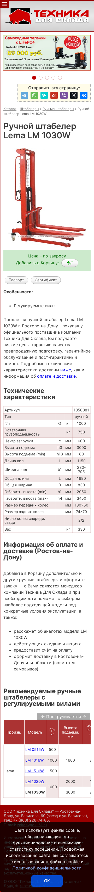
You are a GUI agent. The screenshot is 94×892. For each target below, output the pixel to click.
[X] (73, 95)
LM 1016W (34, 760)
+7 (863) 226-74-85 (31, 820)
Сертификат (46, 280)
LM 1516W (34, 771)
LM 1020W (34, 781)
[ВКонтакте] (83, 95)
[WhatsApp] (34, 95)
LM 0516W (34, 749)
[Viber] (64, 95)
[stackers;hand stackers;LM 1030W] (69, 263)
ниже (65, 369)
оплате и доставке (56, 376)
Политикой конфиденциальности (47, 868)
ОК (47, 881)
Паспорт (16, 280)
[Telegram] (24, 95)
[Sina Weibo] (54, 95)
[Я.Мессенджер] (44, 95)
